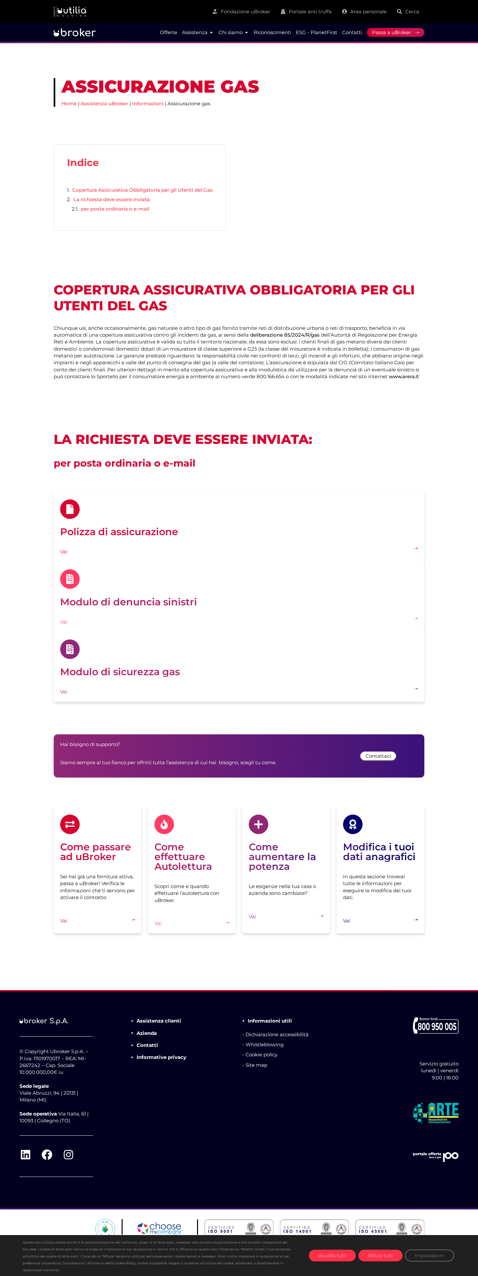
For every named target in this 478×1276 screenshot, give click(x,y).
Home (69, 103)
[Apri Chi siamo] (246, 32)
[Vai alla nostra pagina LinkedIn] (25, 1154)
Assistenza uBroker (104, 103)
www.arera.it (404, 376)
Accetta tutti (332, 1255)
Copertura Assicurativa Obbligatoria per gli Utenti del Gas (142, 190)
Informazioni (148, 103)
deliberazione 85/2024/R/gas (285, 335)
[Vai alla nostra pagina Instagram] (68, 1154)
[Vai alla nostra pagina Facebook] (47, 1154)
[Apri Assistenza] (211, 32)
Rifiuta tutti (380, 1255)
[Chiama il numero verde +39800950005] (435, 1025)
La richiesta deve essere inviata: (112, 199)
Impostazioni (429, 1255)
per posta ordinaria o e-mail (115, 209)
